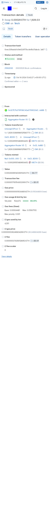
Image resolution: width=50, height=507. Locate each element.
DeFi (39, 2)
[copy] (47, 49)
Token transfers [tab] (23, 36)
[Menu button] (4, 8)
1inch (17, 23)
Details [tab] (7, 36)
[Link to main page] (10, 8)
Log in (44, 8)
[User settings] (47, 2)
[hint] (3, 45)
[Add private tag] (4, 29)
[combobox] (14, 77)
